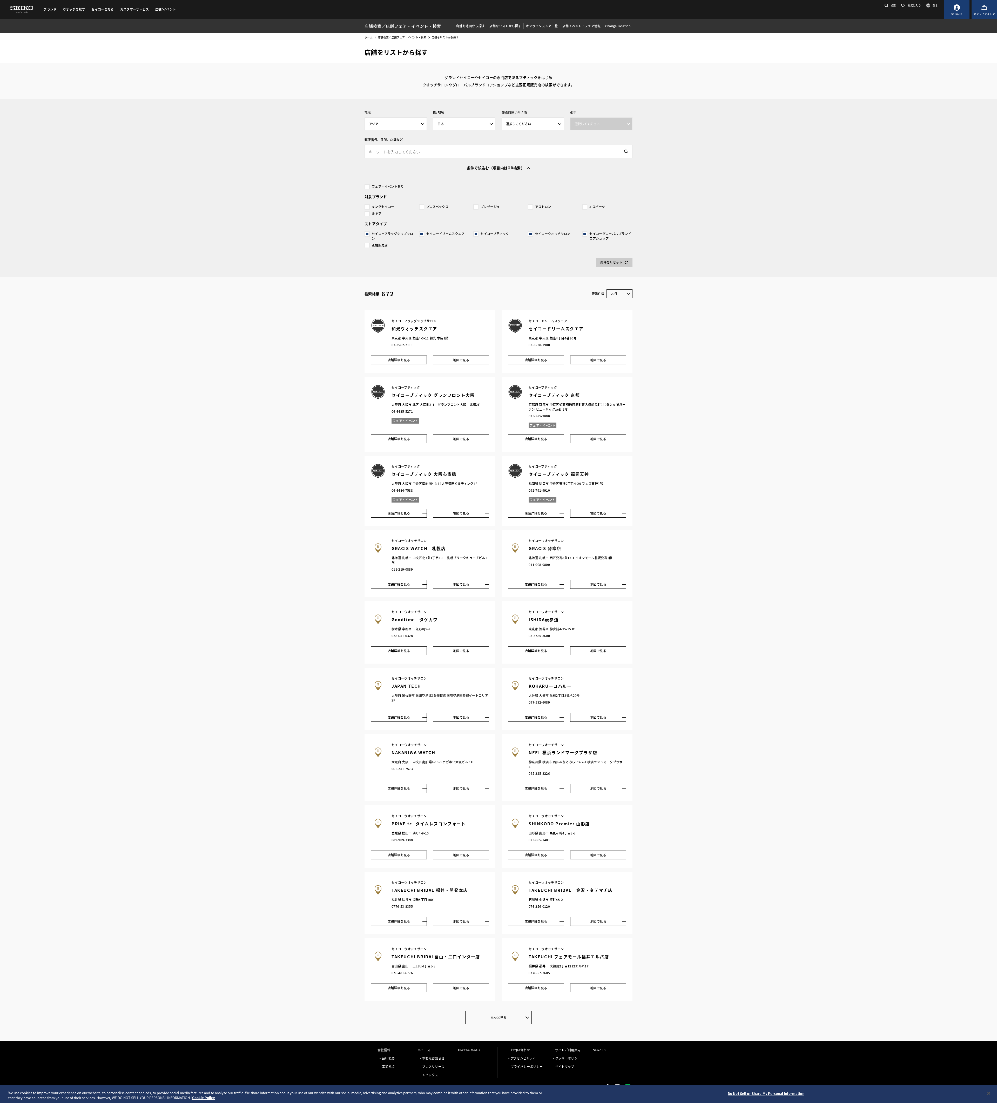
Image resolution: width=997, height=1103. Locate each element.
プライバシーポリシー (527, 1066)
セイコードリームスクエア (445, 233)
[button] (889, 5)
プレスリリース (433, 1066)
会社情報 (384, 1050)
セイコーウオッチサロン (552, 233)
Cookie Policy (203, 1097)
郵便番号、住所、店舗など (384, 139)
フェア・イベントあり (388, 186)
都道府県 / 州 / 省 (514, 112)
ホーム (369, 37)
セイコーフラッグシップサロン (392, 235)
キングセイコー (383, 206)
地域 (368, 112)
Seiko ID (599, 1050)
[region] (498, 1094)
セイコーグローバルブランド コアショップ (610, 235)
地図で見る (461, 360)
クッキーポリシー (568, 1058)
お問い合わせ (520, 1050)
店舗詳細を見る (399, 360)
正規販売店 (380, 245)
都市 (573, 112)
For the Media (469, 1050)
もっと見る (498, 1017)
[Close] (988, 1093)
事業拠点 (388, 1066)
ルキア (376, 213)
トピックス (430, 1075)
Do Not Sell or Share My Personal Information (766, 1093)
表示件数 (598, 293)
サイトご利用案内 (568, 1050)
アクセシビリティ (523, 1058)
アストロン (543, 206)
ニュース (424, 1050)
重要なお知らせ (433, 1058)
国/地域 (438, 112)
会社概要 (388, 1058)
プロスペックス (437, 206)
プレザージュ (490, 206)
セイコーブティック (495, 233)
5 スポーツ (597, 206)
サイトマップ (564, 1066)
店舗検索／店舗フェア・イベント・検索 (402, 37)
